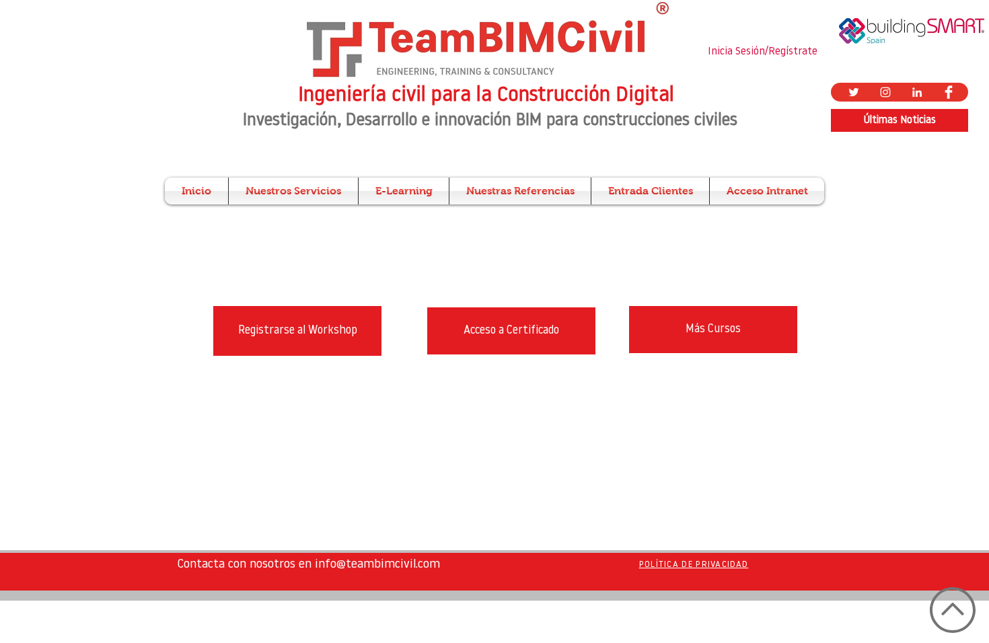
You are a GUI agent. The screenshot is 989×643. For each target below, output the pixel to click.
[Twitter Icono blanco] (853, 92)
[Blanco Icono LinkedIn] (917, 92)
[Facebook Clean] (948, 92)
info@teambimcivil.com (377, 565)
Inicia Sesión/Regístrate (762, 51)
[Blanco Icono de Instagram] (885, 92)
